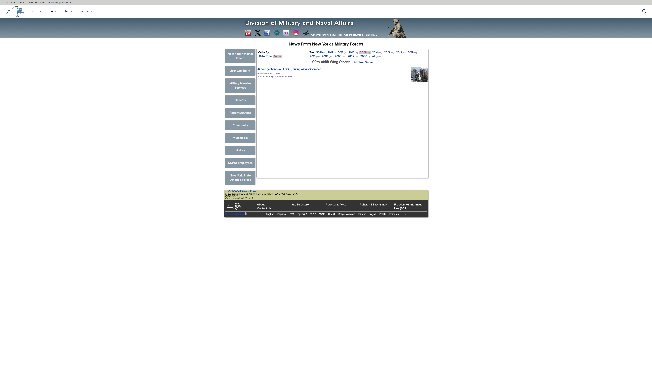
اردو (405, 214)
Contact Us (264, 208)
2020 (320, 52)
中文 (292, 214)
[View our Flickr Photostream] (286, 33)
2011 (412, 52)
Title (269, 56)
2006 (365, 56)
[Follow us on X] (258, 33)
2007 (353, 56)
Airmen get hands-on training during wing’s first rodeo (289, 69)
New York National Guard (240, 56)
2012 (400, 52)
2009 (327, 56)
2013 (389, 52)
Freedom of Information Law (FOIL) (409, 206)
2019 (332, 52)
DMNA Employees (240, 163)
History (240, 150)
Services (36, 11)
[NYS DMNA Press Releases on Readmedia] (277, 33)
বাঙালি (322, 214)
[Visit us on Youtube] (248, 33)
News (68, 11)
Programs (52, 11)
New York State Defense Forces (240, 178)
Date (262, 56)
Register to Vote (336, 204)
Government (86, 11)
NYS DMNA (234, 191)
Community (240, 125)
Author (277, 56)
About (261, 204)
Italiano (362, 214)
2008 (340, 56)
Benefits (240, 100)
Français (394, 214)
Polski (382, 214)
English (270, 214)
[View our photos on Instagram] (296, 33)
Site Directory (300, 204)
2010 (315, 56)
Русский (302, 214)
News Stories (249, 191)
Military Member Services (240, 85)
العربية (373, 214)
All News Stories (363, 62)
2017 (342, 52)
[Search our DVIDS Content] (306, 33)
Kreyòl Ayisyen (346, 214)
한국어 (331, 214)
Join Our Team (240, 71)
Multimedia (240, 138)
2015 (365, 52)
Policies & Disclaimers (374, 204)
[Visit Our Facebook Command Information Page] (267, 33)
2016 (353, 52)
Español (281, 214)
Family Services (240, 113)
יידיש (313, 214)
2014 (377, 52)
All (376, 56)
